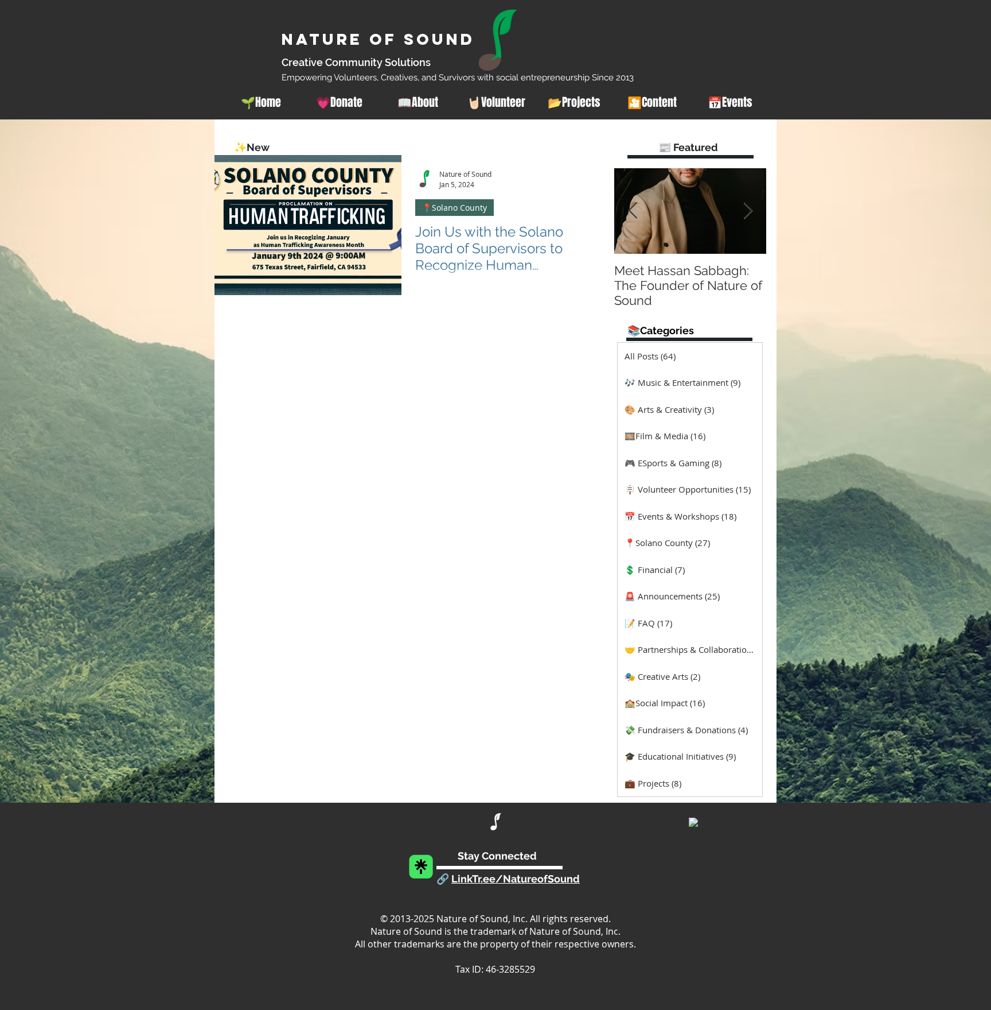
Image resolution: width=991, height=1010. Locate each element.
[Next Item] (748, 211)
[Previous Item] (632, 211)
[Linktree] (420, 867)
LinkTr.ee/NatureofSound (515, 879)
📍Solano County (454, 207)
